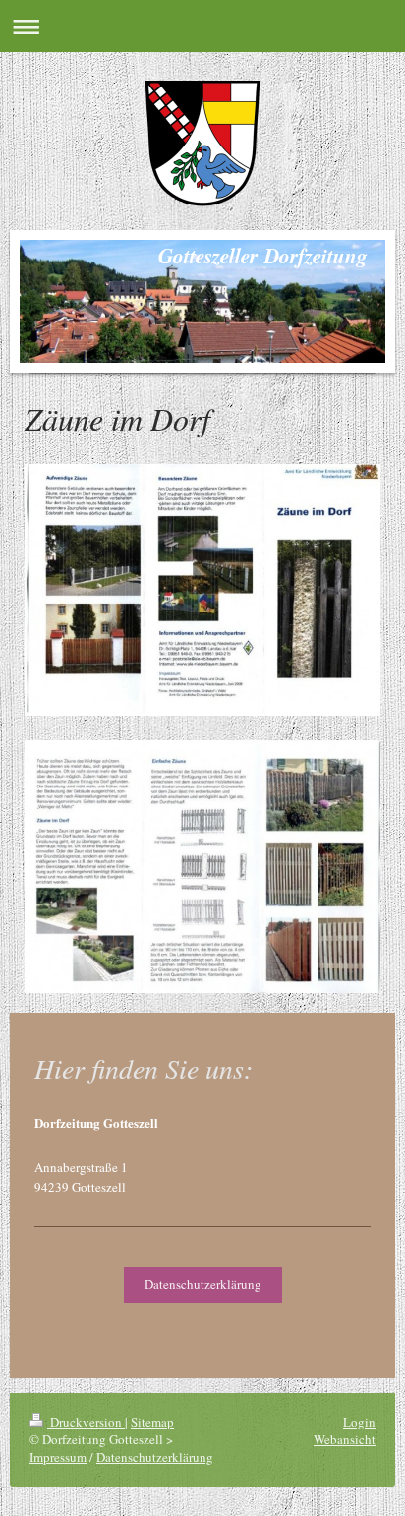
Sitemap (152, 1421)
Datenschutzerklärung (203, 1284)
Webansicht (345, 1439)
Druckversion (86, 1421)
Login (359, 1421)
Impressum (58, 1457)
